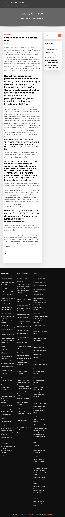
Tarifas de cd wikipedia (6, 380)
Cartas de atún (37, 354)
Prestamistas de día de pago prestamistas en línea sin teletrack (24, 290)
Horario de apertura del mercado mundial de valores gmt (24, 382)
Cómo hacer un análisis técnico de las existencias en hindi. (40, 440)
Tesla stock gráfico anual (39, 392)
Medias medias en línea (39, 406)
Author (8, 43)
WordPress (28, 514)
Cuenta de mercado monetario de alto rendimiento (22, 279)
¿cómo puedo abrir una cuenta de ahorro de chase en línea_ (40, 327)
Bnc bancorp (36, 385)
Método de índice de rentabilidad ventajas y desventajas (39, 410)
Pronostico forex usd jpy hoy (40, 305)
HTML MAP (50, 514)
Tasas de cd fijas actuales (39, 336)
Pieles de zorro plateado (7, 291)
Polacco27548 (8, 34)
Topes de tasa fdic (38, 445)
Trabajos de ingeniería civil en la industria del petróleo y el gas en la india (8, 340)
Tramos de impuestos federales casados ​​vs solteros (38, 496)
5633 (34, 505)
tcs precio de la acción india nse (12, 2)
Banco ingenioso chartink (7, 414)
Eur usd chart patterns (6, 370)
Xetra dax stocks (49, 52)
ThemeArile (45, 514)
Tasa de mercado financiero (40, 403)
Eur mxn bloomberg (22, 420)
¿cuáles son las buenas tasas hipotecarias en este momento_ (40, 430)
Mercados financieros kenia (7, 363)
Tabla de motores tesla (6, 425)
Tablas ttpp (4, 349)
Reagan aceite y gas (22, 391)
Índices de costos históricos (8, 361)
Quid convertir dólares (39, 282)
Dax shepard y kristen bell (23, 398)
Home (22, 18)
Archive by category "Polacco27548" (35, 18)
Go (59, 35)
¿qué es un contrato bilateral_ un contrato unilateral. (22, 402)
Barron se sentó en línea (23, 355)
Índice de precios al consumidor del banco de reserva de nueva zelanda (39, 300)
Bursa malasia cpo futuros (39, 369)
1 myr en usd (36, 448)
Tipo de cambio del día (38, 347)
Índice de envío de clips (23, 330)
